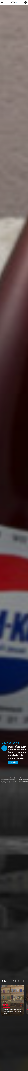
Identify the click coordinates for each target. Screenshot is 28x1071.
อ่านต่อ (13, 762)
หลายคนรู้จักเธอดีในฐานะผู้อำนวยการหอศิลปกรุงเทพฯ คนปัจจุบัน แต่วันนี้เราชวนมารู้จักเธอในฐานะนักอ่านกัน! (8, 781)
